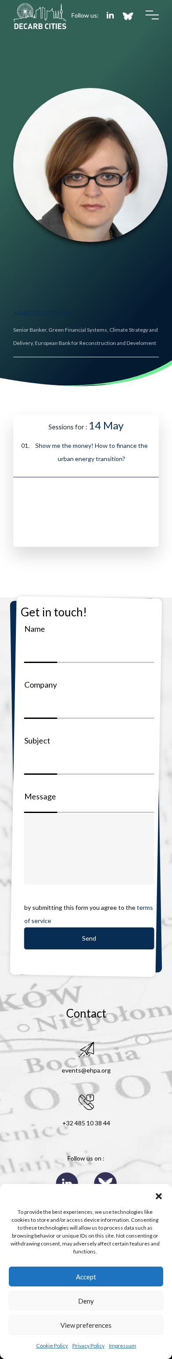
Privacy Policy (88, 1345)
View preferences (86, 1325)
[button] (158, 1194)
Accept (86, 1277)
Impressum (122, 1345)
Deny (86, 1301)
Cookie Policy (52, 1345)
